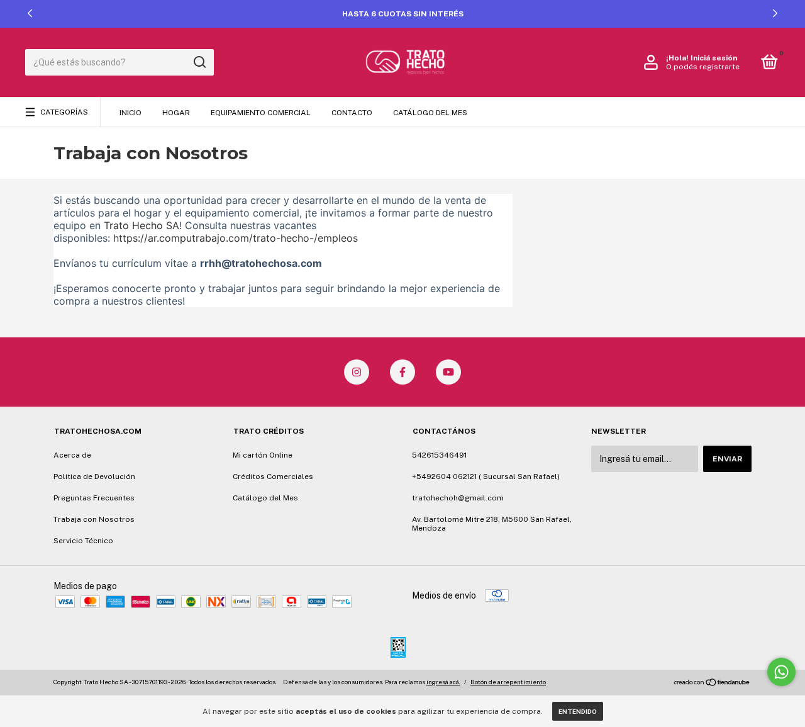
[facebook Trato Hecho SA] (402, 372)
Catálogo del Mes (430, 112)
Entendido (577, 711)
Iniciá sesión (714, 58)
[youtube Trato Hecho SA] (448, 372)
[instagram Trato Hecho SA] (356, 372)
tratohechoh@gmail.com (458, 497)
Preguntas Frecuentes (94, 497)
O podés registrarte (703, 66)
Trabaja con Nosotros (94, 519)
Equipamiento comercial (261, 112)
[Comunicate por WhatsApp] (781, 672)
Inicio (130, 112)
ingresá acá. (443, 681)
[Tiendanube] (712, 684)
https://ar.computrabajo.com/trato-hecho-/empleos (235, 238)
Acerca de (72, 455)
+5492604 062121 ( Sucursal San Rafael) (486, 476)
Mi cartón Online (262, 455)
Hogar (176, 112)
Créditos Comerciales (273, 476)
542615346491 (439, 455)
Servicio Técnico (83, 540)
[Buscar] (199, 62)
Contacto (351, 112)
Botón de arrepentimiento (508, 681)
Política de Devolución (94, 476)
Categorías (64, 112)
